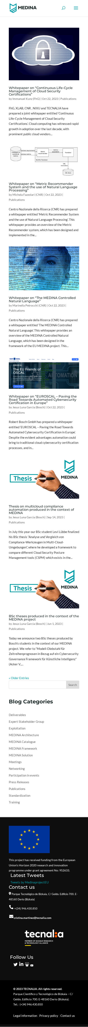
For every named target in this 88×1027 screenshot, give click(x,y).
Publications (68, 98)
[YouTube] (31, 966)
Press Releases (19, 782)
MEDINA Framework (23, 748)
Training (14, 802)
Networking (17, 768)
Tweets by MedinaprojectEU (29, 882)
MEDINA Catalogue (22, 742)
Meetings (15, 762)
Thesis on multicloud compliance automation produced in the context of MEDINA (41, 509)
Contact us (67, 1015)
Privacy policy (48, 1015)
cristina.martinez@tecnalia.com (32, 917)
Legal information (25, 1015)
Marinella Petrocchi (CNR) (29, 305)
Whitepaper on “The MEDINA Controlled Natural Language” (42, 299)
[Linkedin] (21, 966)
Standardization (19, 795)
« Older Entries (19, 678)
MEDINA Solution (21, 755)
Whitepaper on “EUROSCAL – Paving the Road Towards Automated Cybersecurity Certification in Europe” (43, 399)
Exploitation (17, 728)
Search (72, 684)
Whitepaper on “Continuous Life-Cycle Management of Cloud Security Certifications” (41, 91)
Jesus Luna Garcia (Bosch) (28, 407)
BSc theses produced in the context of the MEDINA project (44, 617)
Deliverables (17, 715)
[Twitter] (15, 966)
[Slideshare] (27, 966)
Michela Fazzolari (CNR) (27, 194)
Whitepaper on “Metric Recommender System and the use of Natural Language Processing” (43, 187)
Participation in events (24, 775)
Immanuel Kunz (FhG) (26, 98)
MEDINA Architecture (24, 735)
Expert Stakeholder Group (26, 721)
